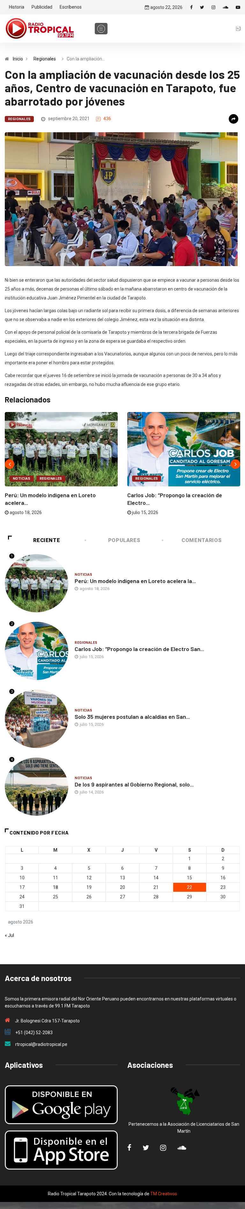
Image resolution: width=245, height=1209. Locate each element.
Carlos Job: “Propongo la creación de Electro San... (139, 648)
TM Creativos (163, 1193)
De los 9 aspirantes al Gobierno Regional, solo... (134, 784)
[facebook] (191, 7)
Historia (16, 7)
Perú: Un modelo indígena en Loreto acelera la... (135, 580)
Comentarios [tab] (201, 540)
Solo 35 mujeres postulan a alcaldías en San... (132, 716)
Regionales (44, 58)
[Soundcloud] (225, 7)
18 (55, 887)
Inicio (18, 58)
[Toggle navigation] (101, 29)
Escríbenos (71, 7)
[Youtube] (238, 7)
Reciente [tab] (46, 540)
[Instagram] (213, 7)
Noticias (22, 479)
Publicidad (42, 7)
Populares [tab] (124, 540)
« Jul (9, 935)
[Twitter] (202, 7)
